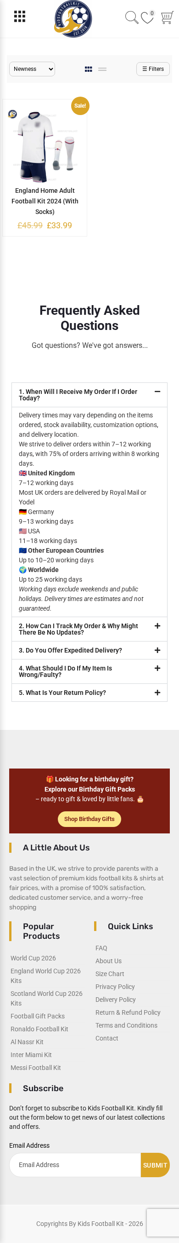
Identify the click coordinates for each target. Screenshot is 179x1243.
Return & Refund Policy (128, 1012)
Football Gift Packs (38, 1016)
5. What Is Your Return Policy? (62, 692)
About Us (108, 961)
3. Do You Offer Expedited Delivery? (70, 650)
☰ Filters (153, 69)
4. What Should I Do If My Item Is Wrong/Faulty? (65, 671)
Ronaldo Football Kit (39, 1029)
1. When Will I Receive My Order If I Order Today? (78, 395)
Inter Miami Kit (31, 1054)
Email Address (29, 1145)
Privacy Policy (115, 986)
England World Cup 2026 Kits (46, 975)
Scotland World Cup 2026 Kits (47, 998)
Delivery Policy (115, 999)
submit (155, 1165)
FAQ (101, 948)
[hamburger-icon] (19, 19)
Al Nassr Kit (27, 1042)
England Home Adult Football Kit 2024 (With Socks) (44, 201)
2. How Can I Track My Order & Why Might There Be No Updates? (78, 629)
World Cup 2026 (33, 958)
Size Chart (109, 973)
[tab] (89, 69)
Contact (106, 1038)
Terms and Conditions (126, 1025)
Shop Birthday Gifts (89, 818)
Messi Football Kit (36, 1067)
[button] (89, 395)
